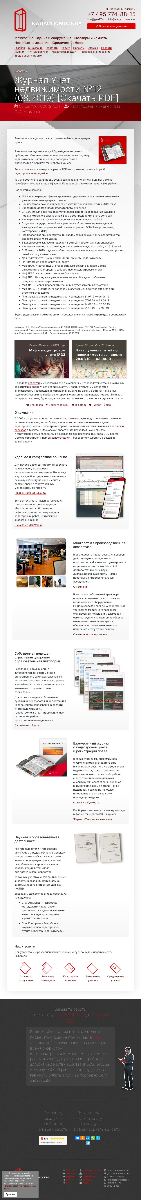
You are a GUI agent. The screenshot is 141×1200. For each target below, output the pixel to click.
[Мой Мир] (88, 1138)
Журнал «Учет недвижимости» (92, 819)
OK (67, 1182)
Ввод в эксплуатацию (28, 55)
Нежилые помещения (32, 43)
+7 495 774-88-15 (111, 14)
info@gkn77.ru (95, 19)
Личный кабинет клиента (30, 492)
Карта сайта (88, 1173)
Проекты (78, 47)
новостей (34, 382)
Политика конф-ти (91, 1170)
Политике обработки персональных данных (20, 1187)
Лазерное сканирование (95, 51)
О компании (35, 47)
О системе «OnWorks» (28, 525)
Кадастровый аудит (64, 51)
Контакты (52, 47)
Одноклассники (58, 404)
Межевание (24, 38)
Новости (106, 47)
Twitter (96, 404)
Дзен (108, 404)
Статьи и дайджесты (86, 802)
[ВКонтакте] (77, 1138)
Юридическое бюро (68, 43)
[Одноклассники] (82, 1138)
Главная (20, 47)
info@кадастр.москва (121, 19)
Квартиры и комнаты (91, 38)
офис (97, 1037)
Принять (10, 1194)
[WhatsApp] (93, 1138)
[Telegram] (88, 1143)
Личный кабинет (38, 51)
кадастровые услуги (73, 418)
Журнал (19, 51)
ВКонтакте (36, 404)
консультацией (60, 437)
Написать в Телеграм (121, 8)
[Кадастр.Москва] (48, 22)
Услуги (66, 47)
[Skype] (98, 1138)
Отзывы (93, 47)
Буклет (36, 725)
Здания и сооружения (53, 38)
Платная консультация (112, 26)
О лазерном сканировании (90, 634)
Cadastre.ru (22, 725)
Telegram (80, 404)
